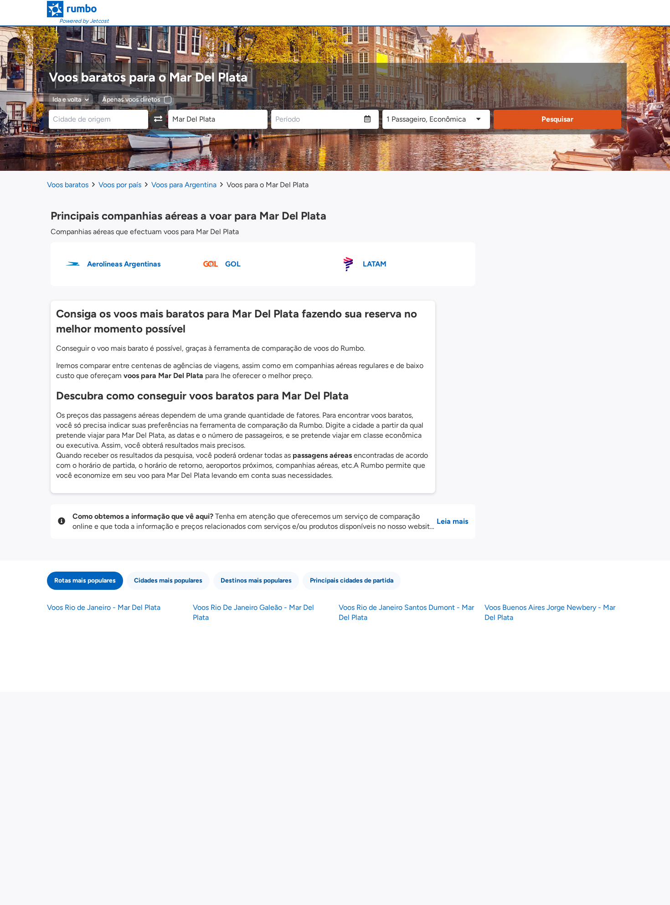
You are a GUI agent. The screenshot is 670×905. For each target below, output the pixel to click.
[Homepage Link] (78, 9)
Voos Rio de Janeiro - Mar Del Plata (103, 607)
